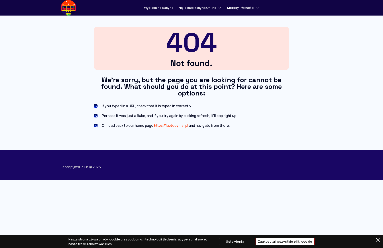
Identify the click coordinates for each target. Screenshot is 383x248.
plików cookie (109, 239)
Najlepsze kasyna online (197, 8)
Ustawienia (235, 241)
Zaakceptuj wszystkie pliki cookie (285, 241)
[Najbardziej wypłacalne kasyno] (68, 8)
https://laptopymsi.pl (171, 125)
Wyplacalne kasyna (158, 8)
